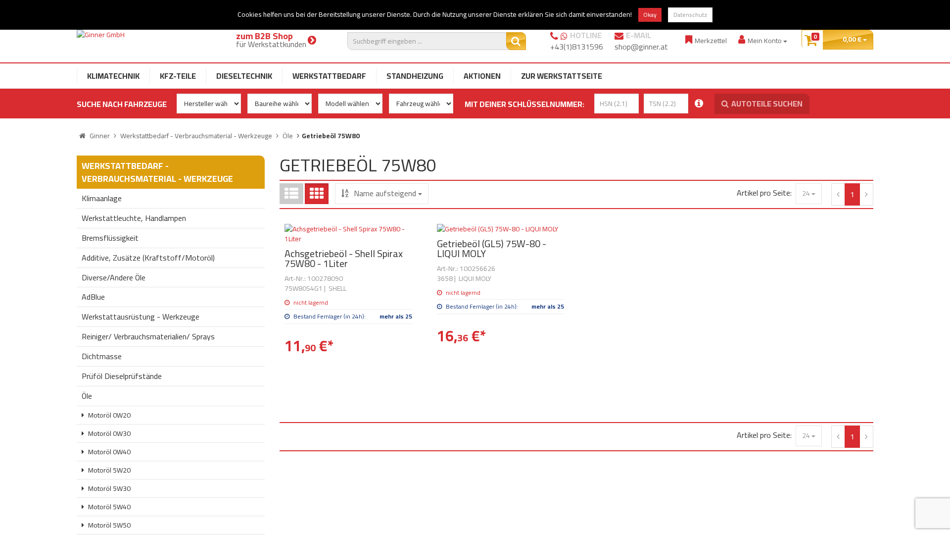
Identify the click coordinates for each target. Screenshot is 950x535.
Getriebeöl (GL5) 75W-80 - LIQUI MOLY (491, 248)
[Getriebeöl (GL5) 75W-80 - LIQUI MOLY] (501, 229)
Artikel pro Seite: (764, 193)
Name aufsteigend (385, 193)
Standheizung (414, 75)
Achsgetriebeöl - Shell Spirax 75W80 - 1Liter (344, 258)
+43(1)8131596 (576, 46)
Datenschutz (690, 14)
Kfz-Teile (178, 75)
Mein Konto (765, 40)
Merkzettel (711, 40)
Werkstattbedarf (329, 75)
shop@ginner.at (641, 46)
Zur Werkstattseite (561, 75)
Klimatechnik (113, 75)
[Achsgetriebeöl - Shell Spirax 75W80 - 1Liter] (348, 234)
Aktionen (482, 75)
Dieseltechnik (244, 75)
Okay (650, 14)
